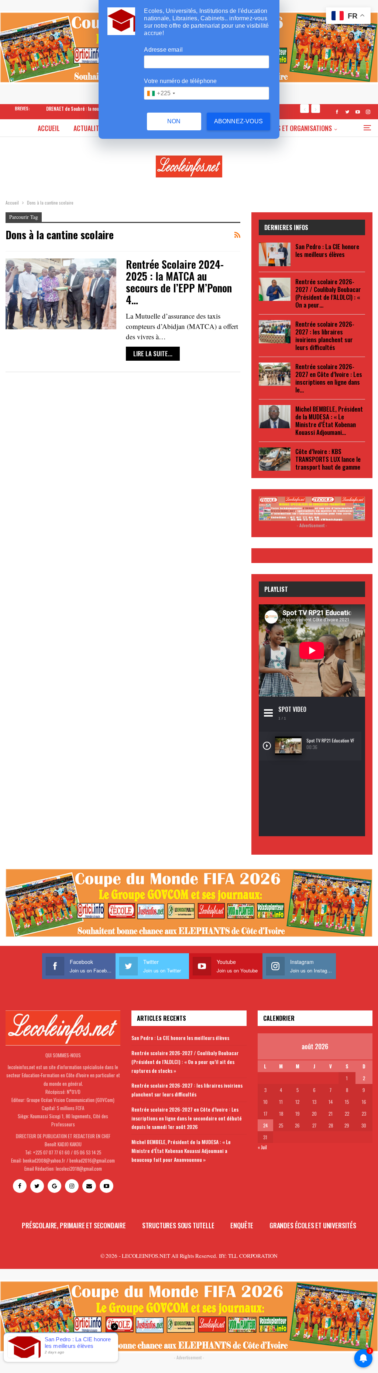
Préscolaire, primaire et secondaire (74, 1225)
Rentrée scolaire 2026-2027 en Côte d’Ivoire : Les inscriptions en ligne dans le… (328, 378)
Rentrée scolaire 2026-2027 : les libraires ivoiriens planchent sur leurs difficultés (324, 335)
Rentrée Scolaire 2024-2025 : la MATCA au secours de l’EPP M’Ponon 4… (179, 282)
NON (174, 121)
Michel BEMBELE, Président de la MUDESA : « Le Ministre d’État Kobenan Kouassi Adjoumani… (329, 420)
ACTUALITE (87, 128)
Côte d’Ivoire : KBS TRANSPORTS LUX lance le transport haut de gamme (328, 459)
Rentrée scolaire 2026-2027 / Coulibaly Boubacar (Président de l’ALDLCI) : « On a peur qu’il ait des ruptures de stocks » (185, 1061)
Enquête (241, 1225)
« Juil (262, 1147)
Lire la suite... (152, 353)
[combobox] (160, 93)
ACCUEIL (49, 128)
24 (265, 1125)
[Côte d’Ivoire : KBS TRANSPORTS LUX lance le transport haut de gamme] (275, 459)
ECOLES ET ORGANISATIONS (296, 128)
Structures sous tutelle (178, 1225)
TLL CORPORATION (253, 1255)
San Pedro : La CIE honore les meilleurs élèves (327, 250)
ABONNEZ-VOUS (238, 121)
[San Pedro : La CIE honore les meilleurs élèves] (275, 254)
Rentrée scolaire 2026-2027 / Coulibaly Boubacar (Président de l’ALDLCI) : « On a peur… (328, 293)
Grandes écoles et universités (312, 1225)
